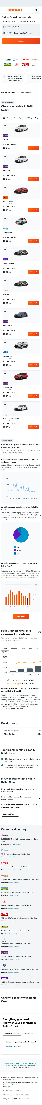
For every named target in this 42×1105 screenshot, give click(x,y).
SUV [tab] (30, 648)
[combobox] (9, 21)
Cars (17, 1063)
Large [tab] (23, 648)
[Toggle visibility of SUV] (16, 553)
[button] (3, 10)
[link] (21, 616)
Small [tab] (5, 648)
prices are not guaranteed (11, 1084)
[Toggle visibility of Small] (17, 547)
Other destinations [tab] (30, 1033)
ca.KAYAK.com (9, 1063)
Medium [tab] (14, 648)
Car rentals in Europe (28, 1063)
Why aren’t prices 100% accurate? (16, 1098)
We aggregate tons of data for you (16, 1094)
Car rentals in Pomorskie (27, 1065)
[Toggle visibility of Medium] (18, 550)
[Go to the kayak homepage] (15, 10)
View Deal (33, 148)
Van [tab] (37, 648)
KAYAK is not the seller (12, 1090)
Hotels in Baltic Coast (13, 1046)
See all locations (15, 844)
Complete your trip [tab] (12, 1033)
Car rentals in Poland (11, 1065)
